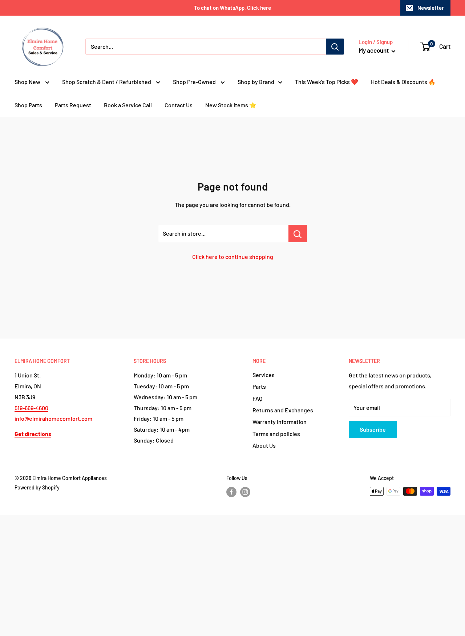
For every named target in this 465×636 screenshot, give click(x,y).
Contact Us (179, 104)
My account (374, 50)
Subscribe (373, 429)
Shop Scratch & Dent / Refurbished (107, 81)
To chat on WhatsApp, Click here (232, 7)
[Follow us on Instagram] (245, 492)
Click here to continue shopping (232, 256)
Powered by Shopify (37, 487)
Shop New (28, 81)
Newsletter (430, 7)
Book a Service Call (128, 104)
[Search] (335, 47)
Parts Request (73, 104)
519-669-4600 (31, 407)
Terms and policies (276, 433)
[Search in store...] (297, 233)
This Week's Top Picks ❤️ (326, 81)
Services (263, 374)
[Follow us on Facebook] (231, 492)
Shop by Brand (256, 81)
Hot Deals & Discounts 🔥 (403, 81)
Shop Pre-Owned (195, 81)
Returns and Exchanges (282, 410)
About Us (264, 445)
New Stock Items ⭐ (230, 104)
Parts (259, 386)
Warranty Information (279, 421)
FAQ (257, 398)
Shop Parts (28, 104)
